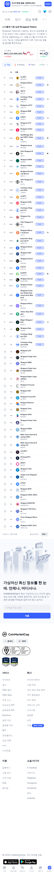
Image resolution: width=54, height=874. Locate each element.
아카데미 (6, 679)
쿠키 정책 (31, 700)
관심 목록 (31, 19)
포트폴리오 (7, 735)
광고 (4, 685)
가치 (7, 19)
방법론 (30, 715)
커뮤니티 (31, 773)
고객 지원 (6, 778)
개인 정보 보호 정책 (36, 690)
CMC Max (7, 695)
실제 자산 (6, 720)
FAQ (4, 783)
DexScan (6, 715)
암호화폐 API (8, 710)
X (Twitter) (32, 767)
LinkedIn (31, 798)
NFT (4, 730)
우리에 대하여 (33, 679)
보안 (29, 720)
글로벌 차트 (7, 725)
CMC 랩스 (7, 690)
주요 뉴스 (6, 700)
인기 (18, 19)
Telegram (31, 778)
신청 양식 (6, 773)
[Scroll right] (46, 19)
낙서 (4, 745)
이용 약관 (31, 685)
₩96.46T (17, 12)
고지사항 (31, 710)
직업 (29, 725)
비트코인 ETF (8, 705)
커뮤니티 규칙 (33, 705)
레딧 (29, 793)
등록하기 (6, 767)
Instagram (32, 783)
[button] (19, 53)
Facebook (31, 788)
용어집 (5, 788)
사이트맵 (6, 750)
